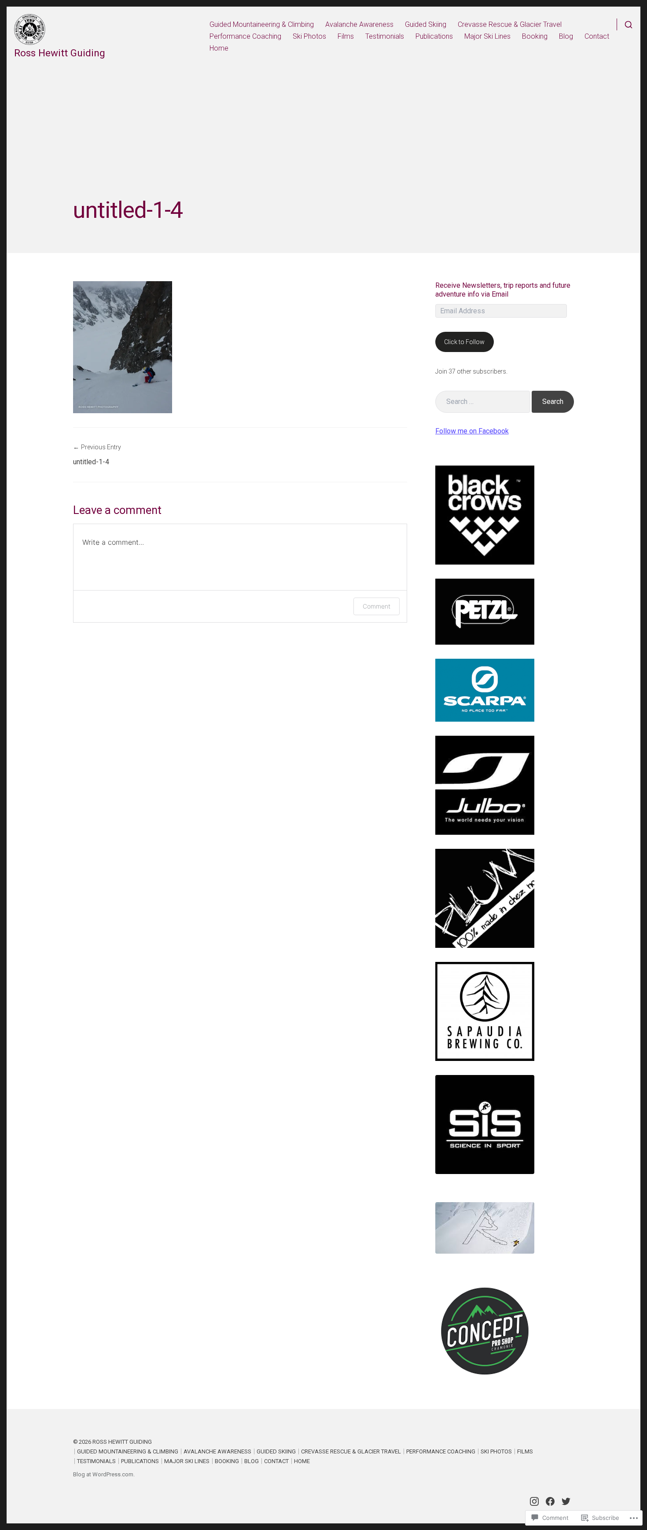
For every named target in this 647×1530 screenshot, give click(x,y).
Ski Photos (309, 36)
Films (346, 36)
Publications (434, 36)
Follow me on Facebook (472, 431)
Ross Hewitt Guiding (59, 53)
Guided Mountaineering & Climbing (262, 24)
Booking (535, 36)
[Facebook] (550, 1501)
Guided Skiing (425, 24)
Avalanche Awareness (359, 24)
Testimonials (384, 36)
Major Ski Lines (487, 36)
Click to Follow (464, 341)
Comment (376, 606)
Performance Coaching (245, 36)
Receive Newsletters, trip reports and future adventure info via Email (502, 289)
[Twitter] (566, 1501)
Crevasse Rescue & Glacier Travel (510, 24)
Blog (566, 36)
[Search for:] (482, 402)
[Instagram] (534, 1501)
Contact (597, 36)
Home (219, 48)
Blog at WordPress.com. (104, 1474)
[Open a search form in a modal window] (625, 24)
